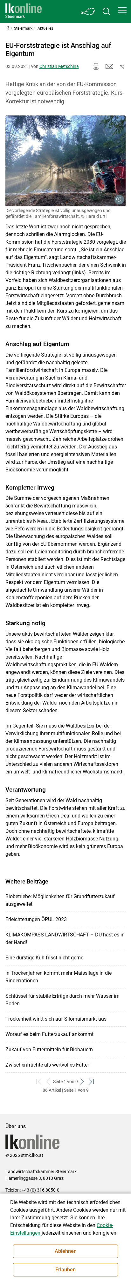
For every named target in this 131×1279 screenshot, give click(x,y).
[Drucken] (96, 66)
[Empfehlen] (109, 66)
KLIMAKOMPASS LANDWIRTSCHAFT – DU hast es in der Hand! (65, 938)
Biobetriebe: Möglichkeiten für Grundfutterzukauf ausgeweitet (60, 900)
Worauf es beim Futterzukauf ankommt (49, 1034)
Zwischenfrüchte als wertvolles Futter (47, 1065)
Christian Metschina (59, 66)
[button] (122, 10)
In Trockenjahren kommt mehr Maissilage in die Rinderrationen (58, 977)
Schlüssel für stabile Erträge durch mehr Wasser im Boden (62, 1000)
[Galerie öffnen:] (65, 160)
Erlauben (65, 1270)
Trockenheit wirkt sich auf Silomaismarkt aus (56, 1019)
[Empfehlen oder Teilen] (122, 66)
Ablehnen (66, 1251)
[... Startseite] (23, 11)
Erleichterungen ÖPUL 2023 (36, 919)
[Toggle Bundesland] (88, 11)
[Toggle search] (106, 11)
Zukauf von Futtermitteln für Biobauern (49, 1049)
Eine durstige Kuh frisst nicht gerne (44, 958)
